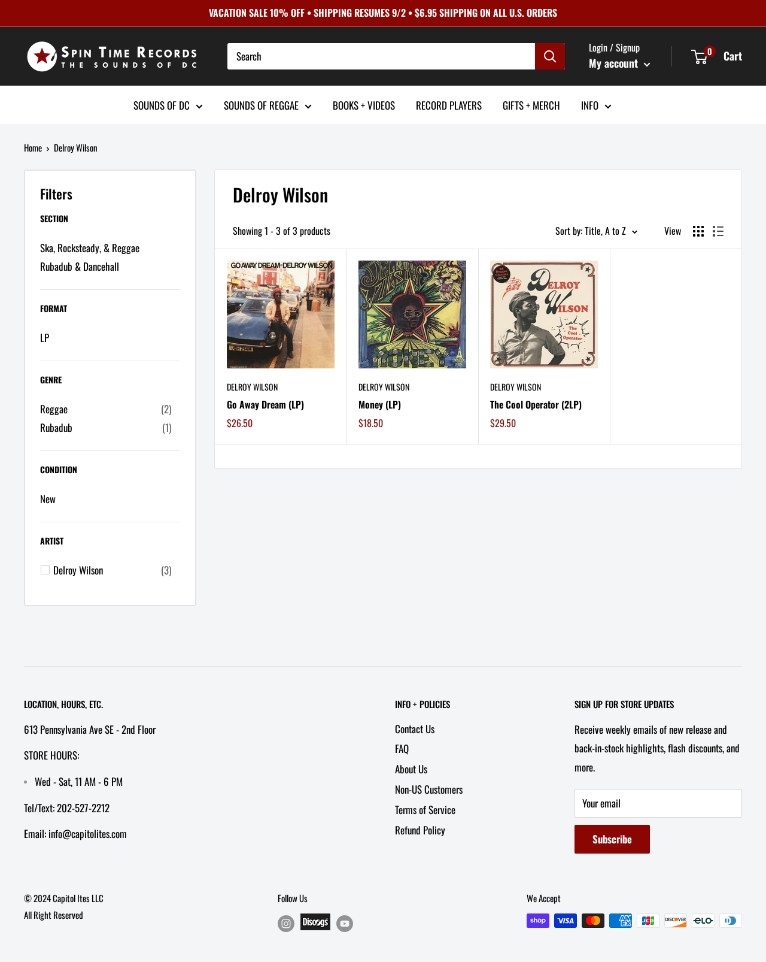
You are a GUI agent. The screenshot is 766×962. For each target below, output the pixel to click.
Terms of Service (425, 809)
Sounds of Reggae (261, 104)
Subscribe (612, 838)
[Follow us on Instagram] (286, 922)
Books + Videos (364, 104)
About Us (411, 768)
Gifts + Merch (531, 104)
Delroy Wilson (252, 386)
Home (33, 147)
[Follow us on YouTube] (344, 922)
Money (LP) (379, 404)
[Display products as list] (718, 231)
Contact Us (414, 728)
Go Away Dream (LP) (265, 404)
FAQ (402, 748)
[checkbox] (105, 409)
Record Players (449, 104)
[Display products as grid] (698, 231)
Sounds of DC (161, 104)
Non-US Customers (429, 789)
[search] (381, 56)
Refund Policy (420, 829)
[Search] (550, 56)
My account (615, 63)
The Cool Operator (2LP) (536, 404)
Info (589, 104)
